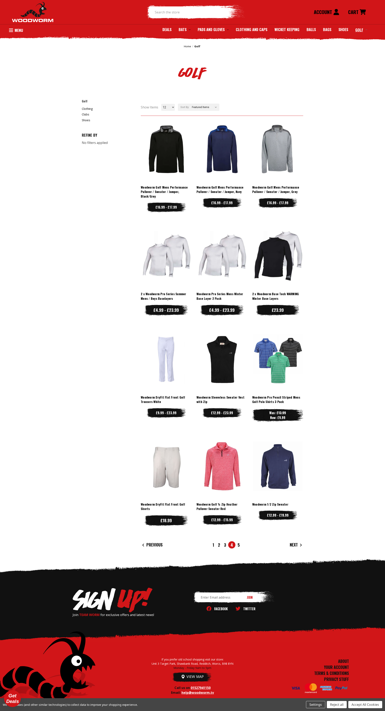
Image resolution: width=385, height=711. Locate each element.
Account (323, 11)
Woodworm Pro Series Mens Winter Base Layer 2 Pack (220, 296)
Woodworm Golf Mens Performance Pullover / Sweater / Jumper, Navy (220, 189)
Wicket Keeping (287, 29)
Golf (359, 29)
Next (294, 545)
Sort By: (184, 107)
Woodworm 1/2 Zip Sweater (270, 504)
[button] (12, 698)
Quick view (166, 140)
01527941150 (201, 688)
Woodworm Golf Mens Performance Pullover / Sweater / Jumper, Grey (275, 189)
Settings (315, 704)
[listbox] (205, 107)
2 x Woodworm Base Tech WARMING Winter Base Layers (275, 296)
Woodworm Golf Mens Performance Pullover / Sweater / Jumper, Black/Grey (164, 191)
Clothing (87, 109)
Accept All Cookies (365, 704)
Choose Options (166, 157)
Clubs (85, 114)
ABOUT (343, 661)
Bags (327, 29)
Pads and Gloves (211, 29)
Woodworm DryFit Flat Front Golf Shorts (163, 506)
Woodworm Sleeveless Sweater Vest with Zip (220, 399)
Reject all (336, 704)
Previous (154, 545)
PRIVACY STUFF (336, 679)
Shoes (343, 29)
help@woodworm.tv (197, 692)
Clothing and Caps (251, 29)
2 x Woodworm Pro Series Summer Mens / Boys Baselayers (163, 296)
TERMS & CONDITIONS (331, 673)
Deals (166, 29)
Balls (311, 29)
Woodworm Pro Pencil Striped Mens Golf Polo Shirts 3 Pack (276, 399)
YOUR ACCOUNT (336, 667)
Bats (182, 29)
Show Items (149, 107)
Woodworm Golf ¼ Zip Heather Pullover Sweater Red (217, 506)
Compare (164, 148)
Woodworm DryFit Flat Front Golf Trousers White (163, 399)
